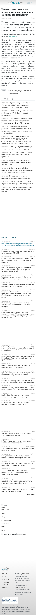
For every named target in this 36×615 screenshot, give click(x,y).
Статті (4, 576)
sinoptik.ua (22, 534)
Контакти (5, 587)
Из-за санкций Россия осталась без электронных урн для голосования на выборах (15, 304)
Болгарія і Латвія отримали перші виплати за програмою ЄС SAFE (17, 252)
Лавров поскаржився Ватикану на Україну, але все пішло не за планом (17, 490)
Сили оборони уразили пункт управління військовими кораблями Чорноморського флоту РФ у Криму (16, 121)
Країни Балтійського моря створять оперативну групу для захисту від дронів (17, 396)
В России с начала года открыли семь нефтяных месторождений (16, 442)
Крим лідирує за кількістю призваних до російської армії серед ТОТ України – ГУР (17, 162)
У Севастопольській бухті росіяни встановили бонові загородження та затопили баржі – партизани (17, 170)
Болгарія (32, 249)
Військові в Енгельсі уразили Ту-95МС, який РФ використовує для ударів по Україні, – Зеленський (16, 269)
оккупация (18, 91)
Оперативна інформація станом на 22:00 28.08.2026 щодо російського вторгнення (17, 244)
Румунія (32, 289)
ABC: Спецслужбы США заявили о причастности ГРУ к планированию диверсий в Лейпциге (14, 472)
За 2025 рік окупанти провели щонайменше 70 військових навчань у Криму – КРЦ (16, 154)
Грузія (33, 431)
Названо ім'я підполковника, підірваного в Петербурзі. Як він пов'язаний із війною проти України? (17, 358)
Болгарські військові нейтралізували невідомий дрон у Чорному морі (15, 403)
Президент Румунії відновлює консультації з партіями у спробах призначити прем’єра (17, 381)
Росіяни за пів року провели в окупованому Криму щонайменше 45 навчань (16, 189)
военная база (13, 93)
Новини (4, 573)
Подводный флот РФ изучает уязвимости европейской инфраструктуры (17, 464)
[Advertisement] (18, 214)
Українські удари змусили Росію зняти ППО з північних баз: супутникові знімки (16, 278)
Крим (33, 18)
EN (32, 3)
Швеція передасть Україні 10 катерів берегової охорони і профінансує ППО (16, 457)
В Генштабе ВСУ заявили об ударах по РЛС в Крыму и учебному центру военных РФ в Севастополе (17, 348)
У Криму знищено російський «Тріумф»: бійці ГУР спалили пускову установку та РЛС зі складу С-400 (16, 105)
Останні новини (8, 237)
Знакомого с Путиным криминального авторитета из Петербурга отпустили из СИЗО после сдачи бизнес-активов (17, 481)
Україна (32, 241)
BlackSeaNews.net (20, 587)
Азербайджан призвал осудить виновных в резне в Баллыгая (17, 449)
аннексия (27, 91)
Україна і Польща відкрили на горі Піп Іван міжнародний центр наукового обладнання (17, 388)
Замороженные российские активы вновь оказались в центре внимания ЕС (17, 285)
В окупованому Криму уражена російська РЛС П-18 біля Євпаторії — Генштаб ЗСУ (17, 113)
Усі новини (30, 494)
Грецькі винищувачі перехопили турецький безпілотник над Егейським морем (18, 374)
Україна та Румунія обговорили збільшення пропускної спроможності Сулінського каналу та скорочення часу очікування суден (17, 294)
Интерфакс (13, 36)
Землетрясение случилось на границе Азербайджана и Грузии (16, 434)
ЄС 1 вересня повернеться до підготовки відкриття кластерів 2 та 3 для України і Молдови (17, 260)
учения (10, 91)
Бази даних (6, 579)
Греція (33, 371)
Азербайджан (30, 446)
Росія (33, 265)
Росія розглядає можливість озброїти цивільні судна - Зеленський (15, 366)
